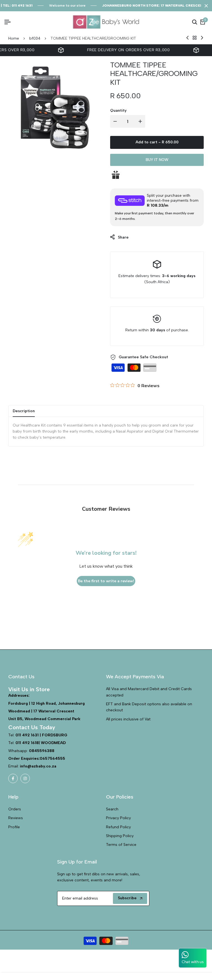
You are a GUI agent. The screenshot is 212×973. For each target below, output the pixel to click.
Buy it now (157, 159)
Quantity (118, 110)
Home (13, 38)
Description (24, 411)
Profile (14, 827)
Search (112, 809)
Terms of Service (121, 844)
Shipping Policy (120, 835)
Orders (14, 809)
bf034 (34, 38)
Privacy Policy (118, 818)
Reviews (15, 818)
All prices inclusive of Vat (128, 719)
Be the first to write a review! (106, 581)
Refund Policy (118, 827)
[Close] (205, 6)
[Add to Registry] (157, 174)
